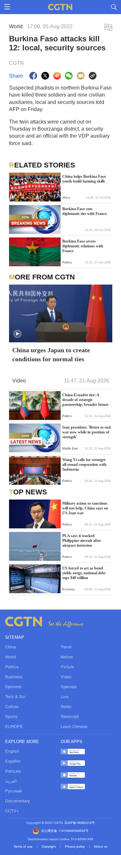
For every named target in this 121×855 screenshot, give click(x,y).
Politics (12, 667)
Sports (11, 717)
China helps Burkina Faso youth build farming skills (84, 179)
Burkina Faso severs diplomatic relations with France (82, 246)
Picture (67, 667)
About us (100, 846)
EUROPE (14, 727)
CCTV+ (12, 811)
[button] (12, 197)
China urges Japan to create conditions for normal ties (51, 354)
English (12, 752)
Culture (11, 707)
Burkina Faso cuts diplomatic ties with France (84, 211)
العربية (11, 781)
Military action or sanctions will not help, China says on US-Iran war (85, 508)
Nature (67, 657)
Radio (66, 707)
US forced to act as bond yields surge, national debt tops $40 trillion (84, 573)
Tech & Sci (15, 697)
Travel (66, 647)
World (10, 657)
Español (12, 762)
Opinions (13, 687)
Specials (69, 687)
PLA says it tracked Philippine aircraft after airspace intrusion (81, 541)
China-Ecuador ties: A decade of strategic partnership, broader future (85, 400)
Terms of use (24, 846)
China (10, 647)
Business (14, 677)
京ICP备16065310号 (79, 823)
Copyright (49, 846)
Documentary (17, 801)
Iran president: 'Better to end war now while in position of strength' (86, 432)
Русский (13, 791)
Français (13, 772)
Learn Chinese (74, 727)
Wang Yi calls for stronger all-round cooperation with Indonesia (84, 464)
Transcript (70, 717)
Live (64, 697)
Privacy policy (75, 846)
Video (66, 677)
